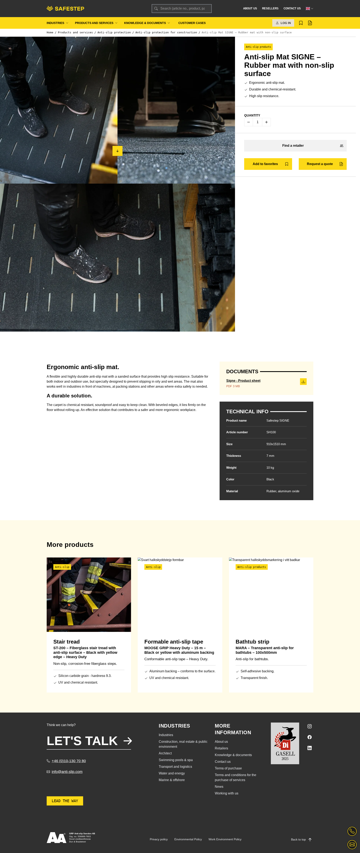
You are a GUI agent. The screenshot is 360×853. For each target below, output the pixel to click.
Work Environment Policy (225, 839)
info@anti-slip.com (67, 772)
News (219, 786)
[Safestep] (94, 8)
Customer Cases (192, 23)
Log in (286, 23)
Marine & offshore (172, 780)
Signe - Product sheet (243, 380)
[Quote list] (310, 22)
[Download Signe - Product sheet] (303, 381)
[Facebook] (309, 737)
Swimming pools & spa (176, 760)
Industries (55, 23)
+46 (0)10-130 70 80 (69, 761)
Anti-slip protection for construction (166, 32)
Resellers (270, 8)
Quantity (252, 115)
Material (232, 491)
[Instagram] (309, 726)
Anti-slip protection (114, 32)
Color (230, 479)
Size (229, 444)
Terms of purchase (228, 768)
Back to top (299, 839)
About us (250, 8)
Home (50, 32)
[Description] (117, 151)
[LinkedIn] (309, 748)
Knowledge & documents (145, 23)
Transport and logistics (175, 766)
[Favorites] (301, 22)
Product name (236, 420)
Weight (231, 467)
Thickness (233, 455)
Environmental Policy (188, 839)
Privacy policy (159, 839)
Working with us (226, 793)
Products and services (94, 23)
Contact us (292, 8)
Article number (237, 432)
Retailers (221, 748)
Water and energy (172, 773)
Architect (165, 753)
